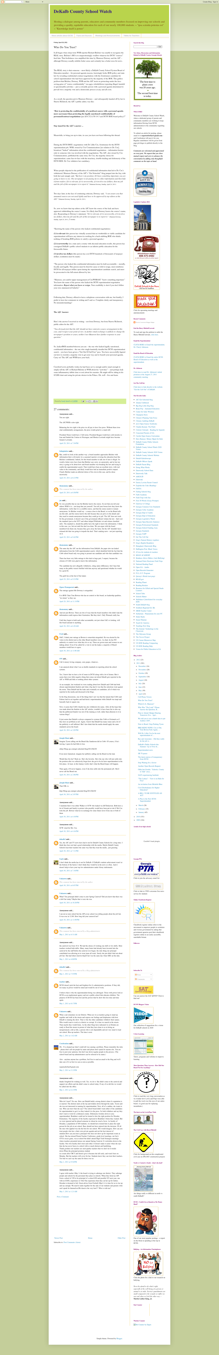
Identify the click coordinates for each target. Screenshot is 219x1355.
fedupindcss (63, 451)
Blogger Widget (150, 322)
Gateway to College (143, 503)
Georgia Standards (142, 531)
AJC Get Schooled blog (144, 399)
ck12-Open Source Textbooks (146, 424)
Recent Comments (141, 322)
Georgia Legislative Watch (145, 519)
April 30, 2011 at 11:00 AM (69, 650)
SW (60, 658)
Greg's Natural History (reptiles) (147, 540)
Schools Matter (141, 596)
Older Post (121, 1238)
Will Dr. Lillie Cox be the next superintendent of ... (149, 734)
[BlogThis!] (89, 401)
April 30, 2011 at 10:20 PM (69, 902)
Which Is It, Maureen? (146, 704)
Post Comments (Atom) (72, 1242)
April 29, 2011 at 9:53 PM (68, 579)
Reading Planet (141, 582)
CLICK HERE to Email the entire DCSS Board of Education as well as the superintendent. (148, 359)
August (141, 680)
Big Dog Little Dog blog (145, 405)
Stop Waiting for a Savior (147, 762)
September (143, 676)
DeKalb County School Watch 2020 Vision (148, 448)
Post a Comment (63, 1196)
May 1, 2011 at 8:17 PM (68, 1003)
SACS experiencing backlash (148, 775)
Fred (61, 634)
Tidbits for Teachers (131, 36)
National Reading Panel (144, 564)
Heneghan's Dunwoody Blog (146, 546)
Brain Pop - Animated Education (147, 408)
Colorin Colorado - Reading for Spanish (150, 430)
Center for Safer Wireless (145, 411)
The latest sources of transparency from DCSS (150, 758)
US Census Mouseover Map (146, 640)
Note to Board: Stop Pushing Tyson (150, 724)
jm (60, 500)
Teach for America (142, 623)
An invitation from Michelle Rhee (150, 784)
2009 (138, 820)
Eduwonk (139, 479)
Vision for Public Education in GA (148, 649)
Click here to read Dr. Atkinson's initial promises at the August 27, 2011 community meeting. (148, 374)
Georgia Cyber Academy (145, 510)
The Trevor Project (143, 637)
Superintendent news (145, 750)
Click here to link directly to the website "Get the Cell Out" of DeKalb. (148, 388)
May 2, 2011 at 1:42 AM (68, 1035)
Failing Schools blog (143, 491)
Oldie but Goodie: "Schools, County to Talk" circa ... (151, 770)
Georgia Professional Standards (147, 525)
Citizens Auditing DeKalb (145, 421)
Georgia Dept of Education (145, 516)
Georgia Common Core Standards (148, 506)
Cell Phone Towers (145, 697)
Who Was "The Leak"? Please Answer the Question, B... (148, 708)
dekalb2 (62, 839)
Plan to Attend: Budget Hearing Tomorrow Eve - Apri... (149, 714)
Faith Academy (141, 494)
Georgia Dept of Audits (144, 512)
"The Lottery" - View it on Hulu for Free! (151, 779)
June (140, 687)
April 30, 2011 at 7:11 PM (68, 851)
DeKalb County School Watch (83, 11)
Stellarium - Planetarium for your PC (149, 613)
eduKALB (139, 476)
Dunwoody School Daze (144, 470)
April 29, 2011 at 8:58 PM (68, 492)
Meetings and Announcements (107, 36)
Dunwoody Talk (141, 473)
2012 (138, 659)
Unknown (63, 878)
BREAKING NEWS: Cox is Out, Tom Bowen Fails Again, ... (150, 728)
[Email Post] (82, 401)
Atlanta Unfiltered (142, 402)
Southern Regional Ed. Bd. (145, 607)
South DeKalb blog (143, 604)
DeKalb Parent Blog (143, 464)
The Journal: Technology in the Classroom (147, 630)
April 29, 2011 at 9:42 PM (68, 537)
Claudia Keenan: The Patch (145, 427)
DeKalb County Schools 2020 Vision (149, 452)
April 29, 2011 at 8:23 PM (68, 478)
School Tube (140, 593)
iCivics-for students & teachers (147, 552)
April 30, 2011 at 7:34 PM (68, 870)
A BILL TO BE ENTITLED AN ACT (150, 794)
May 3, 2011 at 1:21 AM (68, 1191)
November (143, 669)
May (140, 690)
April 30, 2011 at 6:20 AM (69, 626)
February (142, 809)
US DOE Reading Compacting (147, 643)
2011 (138, 663)
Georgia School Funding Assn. (147, 528)
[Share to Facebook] (94, 401)
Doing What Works (143, 467)
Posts (139, 975)
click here (154, 334)
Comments (141, 979)
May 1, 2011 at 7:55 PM (68, 974)
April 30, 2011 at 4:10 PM (68, 816)
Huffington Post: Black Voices (146, 549)
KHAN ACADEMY (143, 555)
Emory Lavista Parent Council (147, 482)
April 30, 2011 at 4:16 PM (68, 831)
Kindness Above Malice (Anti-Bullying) (150, 558)
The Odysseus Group (143, 634)
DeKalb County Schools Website (147, 455)
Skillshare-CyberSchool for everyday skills (149, 600)
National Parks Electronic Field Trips (149, 561)
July (140, 683)
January (141, 812)
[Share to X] (92, 401)
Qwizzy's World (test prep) (145, 576)
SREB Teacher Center (144, 611)
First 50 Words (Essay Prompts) (147, 500)
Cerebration (64, 1043)
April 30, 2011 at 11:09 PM (69, 919)
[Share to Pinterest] (97, 401)
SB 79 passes (142, 753)
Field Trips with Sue (143, 497)
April (141, 694)
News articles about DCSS (62, 36)
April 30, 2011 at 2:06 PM (68, 774)
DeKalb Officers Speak (144, 461)
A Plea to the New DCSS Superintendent (147, 800)
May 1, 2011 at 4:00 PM (68, 959)
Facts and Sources (84, 36)
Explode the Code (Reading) (146, 485)
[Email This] (87, 401)
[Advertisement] (90, 1217)
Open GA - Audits (142, 567)
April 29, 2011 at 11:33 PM (69, 601)
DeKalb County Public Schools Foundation (147, 443)
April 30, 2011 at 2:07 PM (68, 794)
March (141, 805)
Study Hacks (140, 617)
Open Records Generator (144, 570)
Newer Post (58, 1238)
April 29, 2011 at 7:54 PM (68, 443)
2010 (138, 816)
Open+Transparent (66, 587)
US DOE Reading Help (144, 646)
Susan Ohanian (141, 620)
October (142, 673)
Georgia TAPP (141, 534)
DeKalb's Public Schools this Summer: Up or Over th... (148, 745)
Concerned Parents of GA (145, 433)
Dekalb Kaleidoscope (143, 458)
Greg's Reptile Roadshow (145, 543)
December (142, 666)
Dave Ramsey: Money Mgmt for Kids (149, 439)
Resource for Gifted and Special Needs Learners (149, 589)
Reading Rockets (142, 585)
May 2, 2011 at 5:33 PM (68, 1070)
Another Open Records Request (149, 766)
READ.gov (140, 579)
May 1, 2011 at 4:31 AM (68, 934)
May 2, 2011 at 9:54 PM (68, 1162)
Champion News (142, 415)
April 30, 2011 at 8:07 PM (68, 885)
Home (90, 1238)
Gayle (61, 859)
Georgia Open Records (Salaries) (147, 522)
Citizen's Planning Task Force (146, 418)
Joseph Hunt (64, 738)
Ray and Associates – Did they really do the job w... (151, 740)
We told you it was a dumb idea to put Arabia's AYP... (151, 719)
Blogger (119, 1338)
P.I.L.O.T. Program (143, 573)
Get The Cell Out (142, 537)
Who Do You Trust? (145, 700)
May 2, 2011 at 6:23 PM (68, 1090)
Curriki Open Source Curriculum (148, 436)
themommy (63, 485)
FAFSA (138, 488)
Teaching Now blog (143, 626)
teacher (62, 981)
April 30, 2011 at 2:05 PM (68, 730)
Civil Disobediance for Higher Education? (149, 788)
